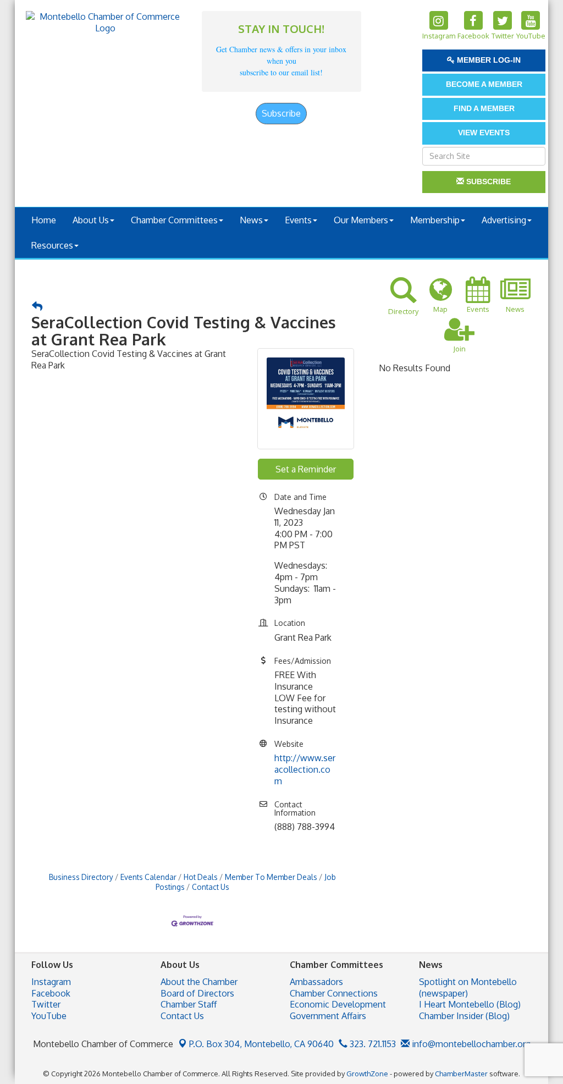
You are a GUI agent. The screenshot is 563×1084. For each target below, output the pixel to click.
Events (298, 219)
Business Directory (81, 877)
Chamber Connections (334, 993)
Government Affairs (328, 1015)
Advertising (504, 219)
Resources (52, 245)
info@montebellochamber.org (470, 1043)
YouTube (49, 1015)
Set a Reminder (305, 469)
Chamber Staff (189, 1004)
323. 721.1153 (371, 1043)
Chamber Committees (174, 219)
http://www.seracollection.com (304, 769)
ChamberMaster (461, 1073)
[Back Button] (37, 306)
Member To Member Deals (271, 877)
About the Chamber (199, 981)
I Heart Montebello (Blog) (470, 1004)
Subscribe (281, 113)
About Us (91, 219)
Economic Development (338, 1004)
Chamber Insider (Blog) (464, 1015)
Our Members (361, 219)
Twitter (45, 1004)
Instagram (51, 981)
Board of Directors (197, 993)
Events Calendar (148, 877)
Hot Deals (201, 877)
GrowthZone (367, 1073)
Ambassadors (316, 981)
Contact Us (210, 887)
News (251, 219)
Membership (435, 219)
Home (43, 219)
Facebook (50, 993)
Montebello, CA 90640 (261, 1043)
